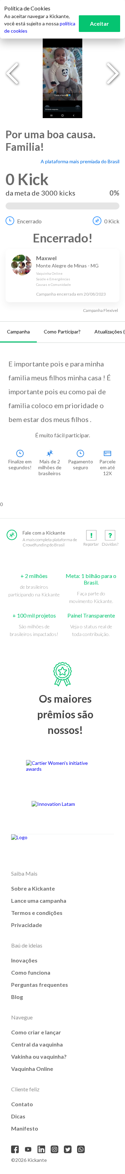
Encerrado (29, 221)
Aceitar (99, 23)
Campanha (18, 331)
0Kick (111, 221)
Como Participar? (62, 331)
